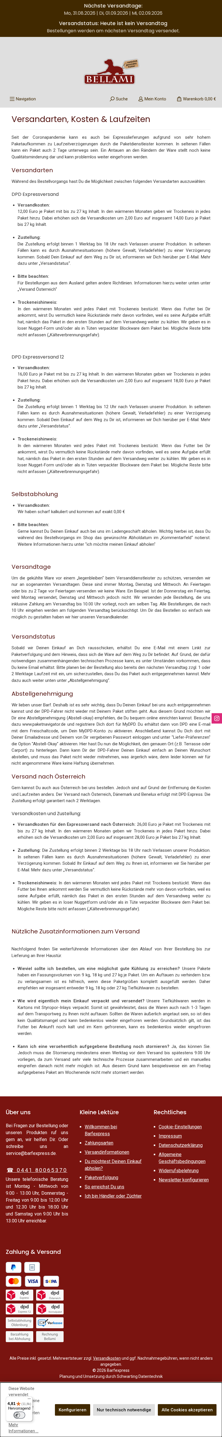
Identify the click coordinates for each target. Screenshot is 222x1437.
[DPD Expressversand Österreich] (50, 1295)
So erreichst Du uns (104, 1187)
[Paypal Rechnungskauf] (32, 1267)
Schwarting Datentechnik (140, 1376)
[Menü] (29, 1400)
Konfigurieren (72, 1409)
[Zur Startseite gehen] (111, 71)
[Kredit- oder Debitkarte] (23, 1281)
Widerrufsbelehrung (179, 1170)
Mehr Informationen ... (23, 1428)
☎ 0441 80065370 (37, 1170)
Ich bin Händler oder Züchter (113, 1196)
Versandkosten (107, 1358)
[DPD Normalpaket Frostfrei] (50, 1308)
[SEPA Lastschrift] (51, 1281)
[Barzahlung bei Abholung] (19, 1336)
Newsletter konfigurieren (184, 1180)
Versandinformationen (107, 1152)
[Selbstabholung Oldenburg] (19, 1322)
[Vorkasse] (50, 1322)
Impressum (170, 1136)
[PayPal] (13, 1267)
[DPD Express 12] (19, 1308)
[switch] (19, 1415)
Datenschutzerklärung (181, 1145)
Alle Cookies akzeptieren (187, 1409)
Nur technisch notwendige (124, 1409)
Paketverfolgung (101, 1177)
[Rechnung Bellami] (50, 1336)
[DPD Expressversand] (19, 1295)
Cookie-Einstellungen (180, 1127)
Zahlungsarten (99, 1143)
